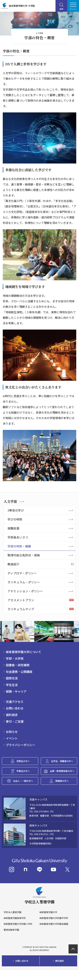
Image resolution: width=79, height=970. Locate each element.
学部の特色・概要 (19, 546)
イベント (12, 738)
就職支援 (13, 528)
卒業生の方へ (23, 770)
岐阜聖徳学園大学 (48, 912)
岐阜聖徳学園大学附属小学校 (18, 924)
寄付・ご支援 (15, 721)
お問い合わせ (15, 708)
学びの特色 (15, 519)
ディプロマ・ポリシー (22, 573)
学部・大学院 (15, 658)
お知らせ (12, 731)
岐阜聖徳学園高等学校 (15, 918)
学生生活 (12, 684)
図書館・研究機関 (17, 665)
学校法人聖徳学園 (12, 912)
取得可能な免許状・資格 (24, 555)
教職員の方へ (62, 780)
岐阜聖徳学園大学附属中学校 (54, 918)
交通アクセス (14, 701)
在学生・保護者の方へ (62, 761)
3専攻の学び (16, 510)
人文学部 (10, 501)
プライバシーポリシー (20, 744)
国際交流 (12, 678)
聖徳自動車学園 (11, 930)
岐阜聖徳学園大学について (23, 651)
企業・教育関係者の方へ (62, 770)
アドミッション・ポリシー (25, 591)
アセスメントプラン (21, 600)
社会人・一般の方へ (23, 780)
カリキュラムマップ (21, 609)
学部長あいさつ (18, 537)
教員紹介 (13, 564)
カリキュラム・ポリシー (24, 582)
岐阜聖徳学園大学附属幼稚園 (54, 924)
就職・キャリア (16, 691)
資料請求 (12, 714)
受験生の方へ (23, 761)
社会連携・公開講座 (19, 671)
